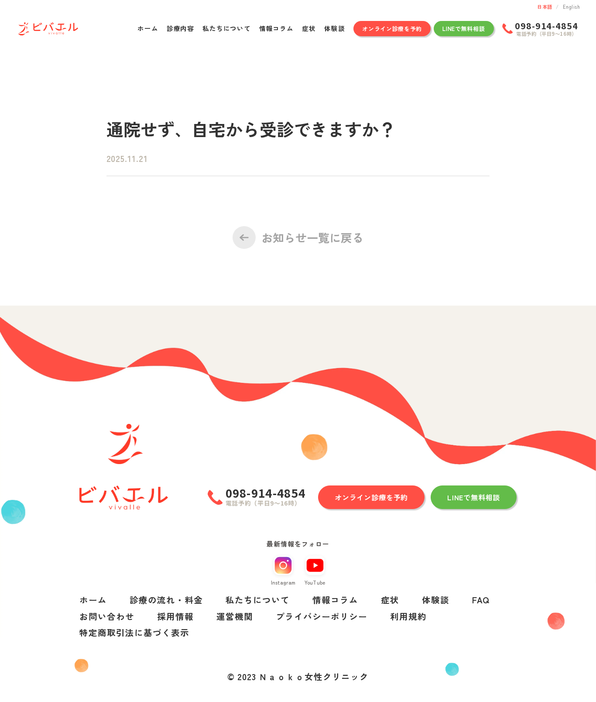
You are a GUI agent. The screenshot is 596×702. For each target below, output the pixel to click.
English (571, 6)
